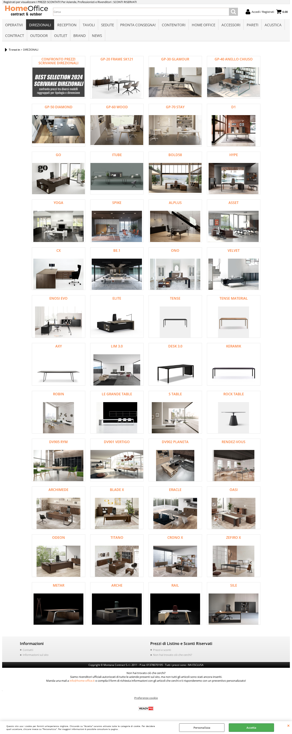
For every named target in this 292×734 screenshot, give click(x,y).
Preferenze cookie (146, 698)
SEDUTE (107, 24)
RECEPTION (67, 24)
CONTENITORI (174, 24)
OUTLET (60, 35)
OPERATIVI (14, 24)
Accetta (251, 728)
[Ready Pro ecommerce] (146, 708)
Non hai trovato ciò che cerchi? (172, 655)
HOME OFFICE (203, 24)
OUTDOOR (39, 35)
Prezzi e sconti (162, 650)
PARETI (252, 24)
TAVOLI (89, 24)
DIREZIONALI (40, 24)
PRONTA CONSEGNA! (138, 24)
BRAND (79, 35)
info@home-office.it (82, 681)
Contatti (28, 650)
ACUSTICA (273, 24)
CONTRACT (14, 35)
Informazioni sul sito (36, 655)
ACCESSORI (230, 24)
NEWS (97, 35)
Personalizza (201, 728)
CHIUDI (288, 725)
